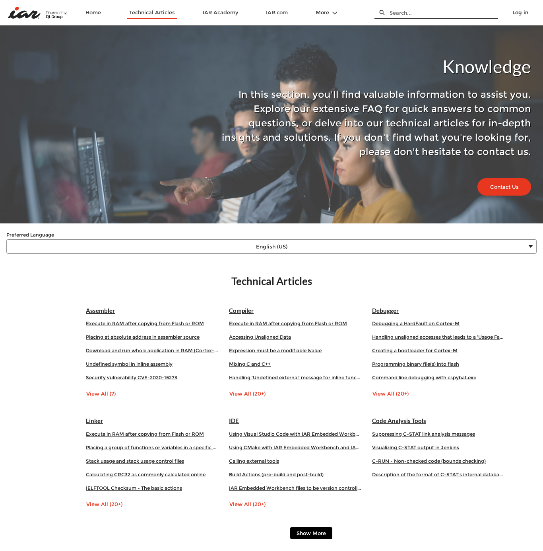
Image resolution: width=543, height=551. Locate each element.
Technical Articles (152, 12)
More (322, 12)
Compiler (241, 310)
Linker (94, 420)
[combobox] (444, 13)
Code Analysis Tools (399, 420)
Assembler (100, 310)
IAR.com (277, 12)
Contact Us (504, 187)
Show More (311, 533)
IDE (234, 420)
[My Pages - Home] (38, 13)
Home (93, 12)
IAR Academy (220, 12)
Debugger (385, 310)
